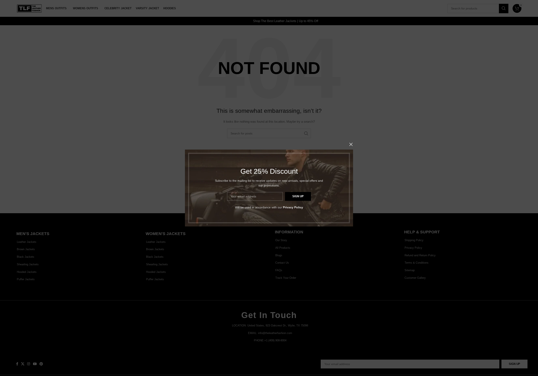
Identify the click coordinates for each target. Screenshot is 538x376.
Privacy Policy (293, 207)
